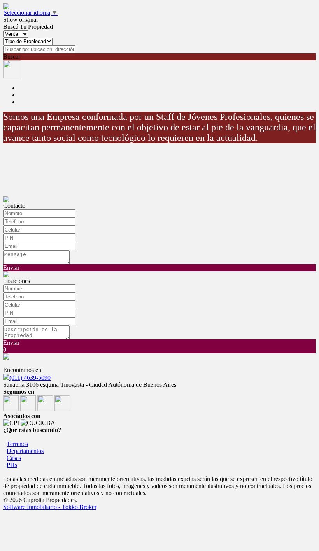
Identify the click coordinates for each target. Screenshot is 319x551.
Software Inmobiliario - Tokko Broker (49, 507)
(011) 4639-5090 (30, 377)
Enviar (11, 267)
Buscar (11, 56)
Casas (14, 457)
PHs (12, 465)
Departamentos (25, 450)
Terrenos (17, 443)
